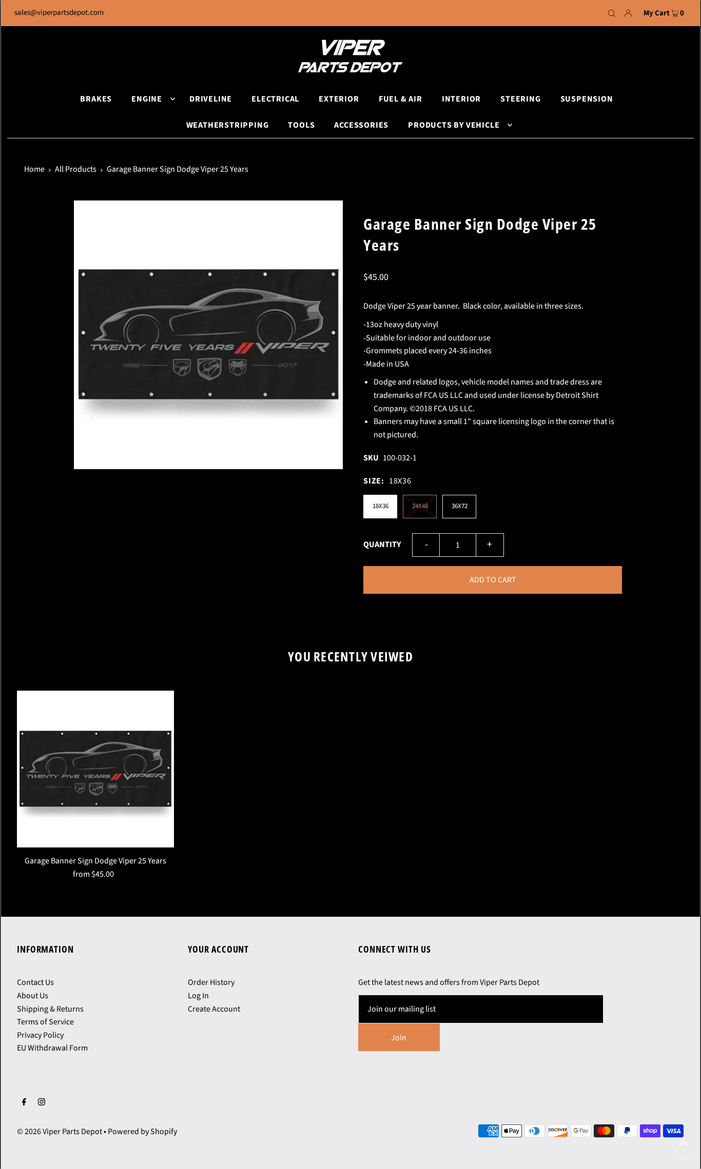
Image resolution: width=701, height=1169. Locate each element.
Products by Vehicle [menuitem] (453, 125)
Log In (198, 995)
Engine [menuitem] (146, 99)
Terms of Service (45, 1021)
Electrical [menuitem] (275, 99)
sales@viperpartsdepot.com (59, 12)
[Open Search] (611, 13)
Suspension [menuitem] (586, 99)
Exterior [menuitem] (339, 99)
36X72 (460, 506)
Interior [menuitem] (461, 99)
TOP (683, 1155)
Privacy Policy (40, 1035)
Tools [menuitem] (301, 125)
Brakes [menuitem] (96, 99)
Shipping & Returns (50, 1009)
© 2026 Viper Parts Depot (59, 1131)
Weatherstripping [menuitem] (227, 125)
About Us (32, 995)
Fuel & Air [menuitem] (400, 99)
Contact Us (35, 982)
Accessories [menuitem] (361, 125)
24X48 (420, 506)
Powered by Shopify (142, 1131)
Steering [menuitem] (520, 99)
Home (34, 169)
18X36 (380, 506)
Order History (211, 982)
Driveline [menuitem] (210, 99)
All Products (75, 169)
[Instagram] (41, 1103)
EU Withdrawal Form (52, 1048)
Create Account (214, 1009)
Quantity (382, 544)
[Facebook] (24, 1103)
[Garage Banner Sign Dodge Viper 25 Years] (95, 769)
